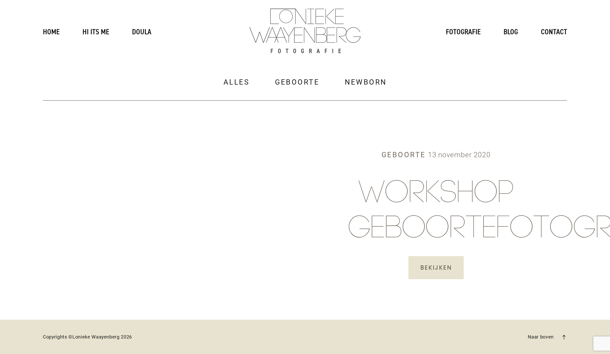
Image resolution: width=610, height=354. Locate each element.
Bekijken (436, 268)
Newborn (366, 82)
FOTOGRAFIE (463, 32)
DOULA (141, 32)
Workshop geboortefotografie (436, 211)
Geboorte (297, 82)
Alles (237, 82)
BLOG (510, 32)
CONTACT (554, 32)
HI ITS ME (95, 32)
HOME (51, 32)
